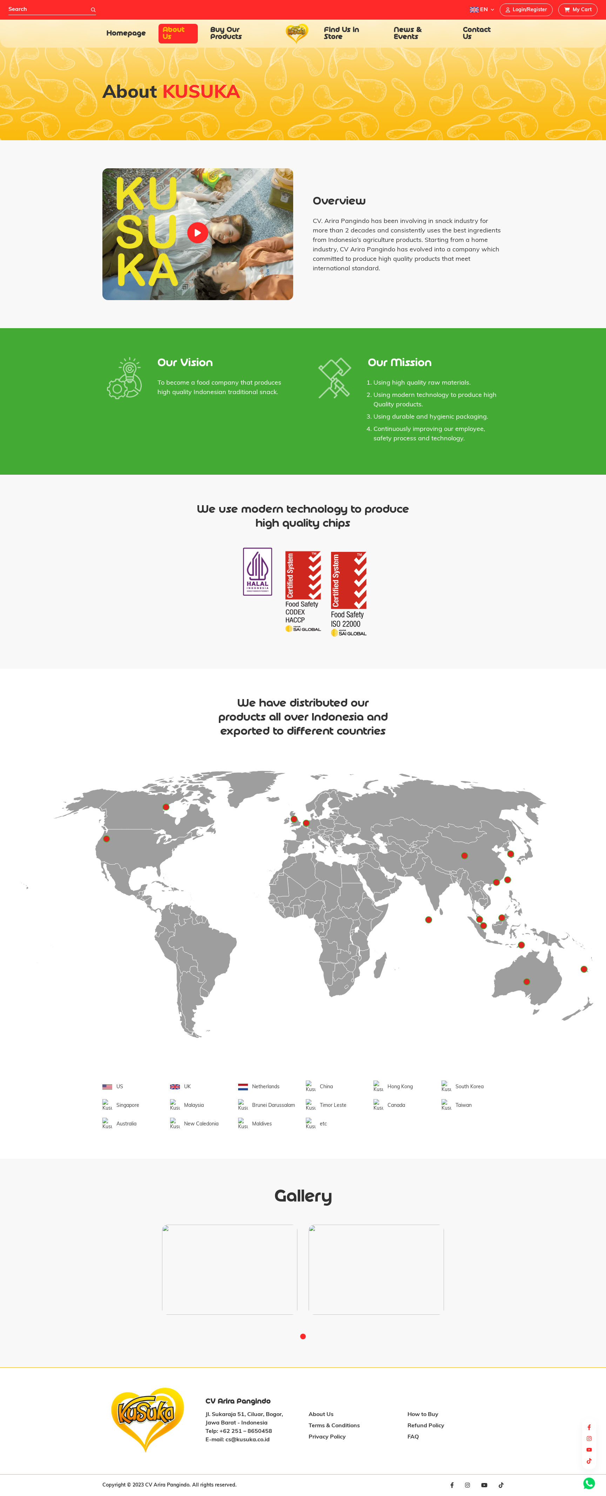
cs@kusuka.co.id (247, 1440)
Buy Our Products (226, 34)
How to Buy (423, 1414)
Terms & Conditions (334, 1426)
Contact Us (477, 34)
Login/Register (530, 10)
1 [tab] (303, 1336)
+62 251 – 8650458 (246, 1431)
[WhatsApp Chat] (589, 1483)
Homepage (126, 33)
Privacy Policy (327, 1437)
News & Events (408, 34)
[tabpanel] (229, 1270)
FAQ (413, 1437)
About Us (173, 34)
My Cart (582, 10)
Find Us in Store (341, 34)
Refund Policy (426, 1426)
